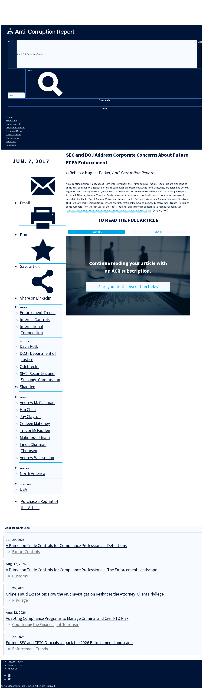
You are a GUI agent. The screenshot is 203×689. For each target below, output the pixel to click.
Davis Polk (29, 346)
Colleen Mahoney (35, 424)
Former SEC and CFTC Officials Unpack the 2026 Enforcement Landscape (69, 643)
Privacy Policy (15, 661)
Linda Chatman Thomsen (33, 447)
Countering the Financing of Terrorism (45, 625)
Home (9, 117)
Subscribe (11, 145)
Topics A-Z (11, 120)
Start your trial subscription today (128, 287)
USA (23, 489)
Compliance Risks (15, 127)
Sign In (158, 231)
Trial (104, 100)
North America (32, 473)
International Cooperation (31, 330)
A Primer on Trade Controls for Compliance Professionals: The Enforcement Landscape (81, 570)
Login (105, 108)
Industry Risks (13, 134)
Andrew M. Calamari (37, 403)
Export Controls (26, 552)
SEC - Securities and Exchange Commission (40, 377)
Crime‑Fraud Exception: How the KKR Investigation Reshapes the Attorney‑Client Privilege (85, 594)
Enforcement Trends (38, 313)
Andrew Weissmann (37, 458)
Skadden (27, 387)
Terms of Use (15, 665)
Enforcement (13, 124)
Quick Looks (12, 138)
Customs (20, 576)
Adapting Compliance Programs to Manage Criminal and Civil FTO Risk (67, 618)
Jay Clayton (30, 417)
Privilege (20, 600)
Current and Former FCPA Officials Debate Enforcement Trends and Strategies (109, 210)
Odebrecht (29, 367)
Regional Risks (14, 131)
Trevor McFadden (35, 430)
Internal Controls (35, 320)
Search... (12, 41)
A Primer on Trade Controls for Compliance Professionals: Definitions (66, 546)
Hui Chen (28, 410)
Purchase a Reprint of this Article (39, 504)
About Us (11, 141)
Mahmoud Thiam (35, 437)
